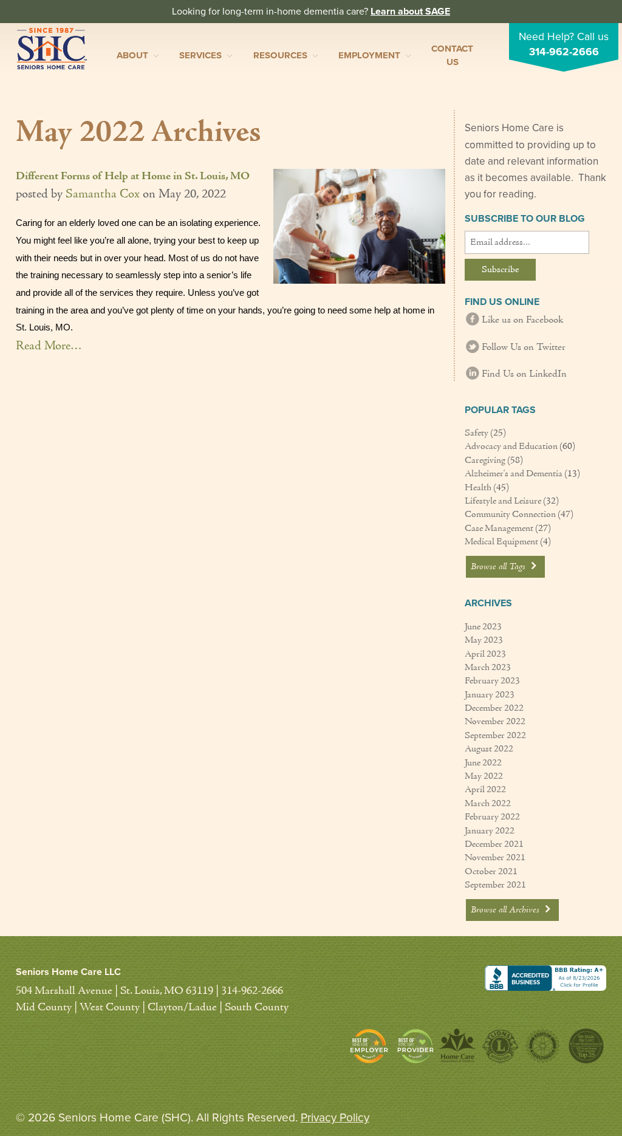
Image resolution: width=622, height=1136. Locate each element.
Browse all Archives (506, 910)
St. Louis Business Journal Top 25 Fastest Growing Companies (585, 1046)
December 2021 (494, 844)
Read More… (49, 346)
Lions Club (500, 1046)
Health (478, 488)
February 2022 (492, 817)
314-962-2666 (564, 52)
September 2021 (495, 885)
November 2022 (495, 722)
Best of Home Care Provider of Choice (415, 1046)
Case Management (499, 528)
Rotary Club (542, 1046)
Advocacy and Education (511, 446)
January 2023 (489, 695)
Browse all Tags (499, 567)
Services (200, 55)
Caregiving (485, 460)
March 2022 (488, 804)
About (132, 55)
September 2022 (495, 736)
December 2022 (494, 708)
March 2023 (488, 668)
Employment (369, 55)
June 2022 (483, 763)
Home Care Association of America (458, 1046)
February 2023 (492, 681)
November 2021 (495, 858)
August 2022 (489, 749)
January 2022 (489, 831)
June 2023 (483, 627)
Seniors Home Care (52, 48)
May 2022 (484, 776)
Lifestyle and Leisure (503, 501)
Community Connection (510, 514)
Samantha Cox (103, 194)
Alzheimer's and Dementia (513, 474)
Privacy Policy (335, 1117)
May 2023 (484, 640)
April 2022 (485, 790)
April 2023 (485, 654)
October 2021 (491, 872)
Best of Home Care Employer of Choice (372, 1046)
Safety (476, 433)
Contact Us (452, 55)
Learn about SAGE (410, 11)
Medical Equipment (501, 542)
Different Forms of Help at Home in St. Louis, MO (133, 176)
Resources (280, 55)
